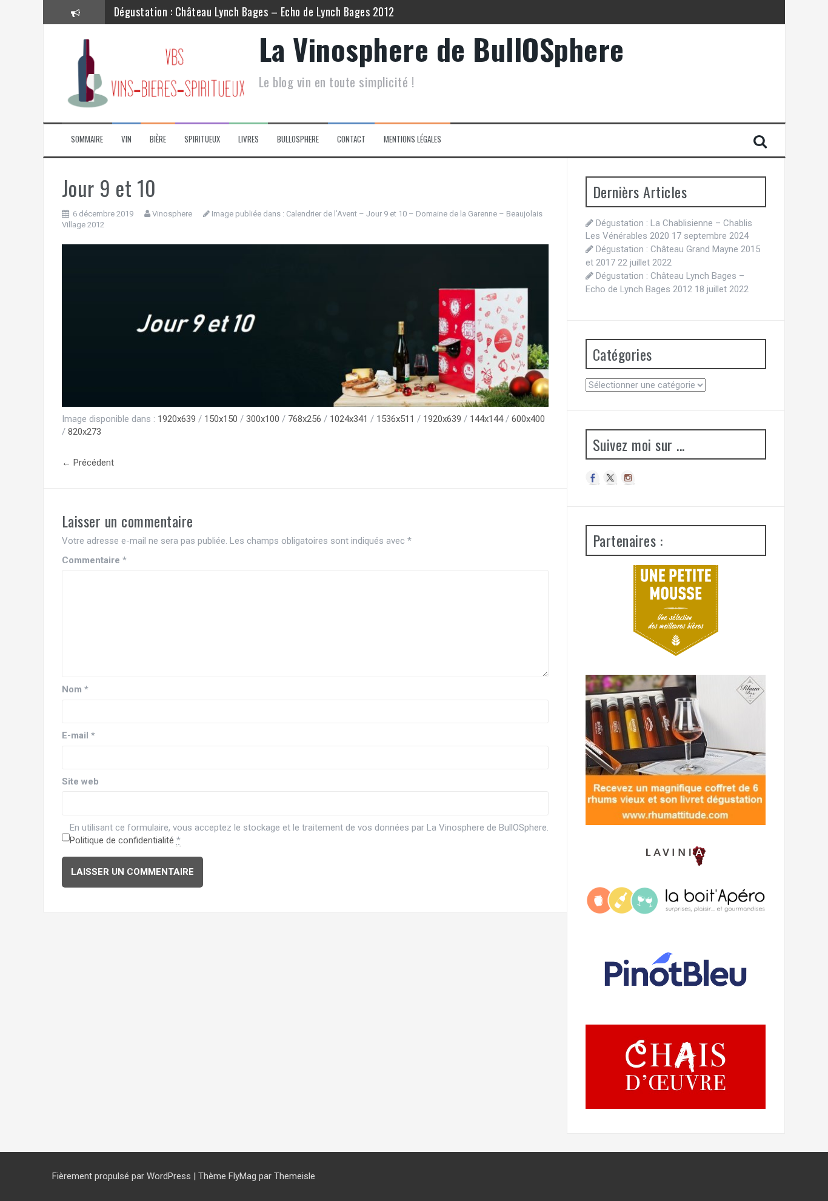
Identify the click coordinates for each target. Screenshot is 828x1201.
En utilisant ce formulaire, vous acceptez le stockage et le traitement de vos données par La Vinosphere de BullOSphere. (309, 834)
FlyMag (242, 1176)
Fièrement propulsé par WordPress (122, 1176)
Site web (80, 781)
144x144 (486, 418)
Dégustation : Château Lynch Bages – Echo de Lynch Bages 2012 (254, 11)
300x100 (262, 418)
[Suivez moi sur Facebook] (593, 477)
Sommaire (87, 139)
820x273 (84, 431)
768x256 (304, 418)
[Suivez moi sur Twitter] (610, 477)
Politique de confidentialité (122, 840)
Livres (248, 139)
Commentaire (94, 560)
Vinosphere (172, 213)
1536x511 (395, 418)
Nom (75, 689)
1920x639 (177, 418)
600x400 (528, 418)
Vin (126, 139)
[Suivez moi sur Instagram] (628, 477)
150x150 (221, 418)
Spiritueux (202, 139)
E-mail (78, 735)
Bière (158, 139)
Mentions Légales (412, 139)
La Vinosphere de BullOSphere (441, 48)
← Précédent (88, 462)
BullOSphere (298, 139)
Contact (351, 139)
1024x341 (349, 418)
